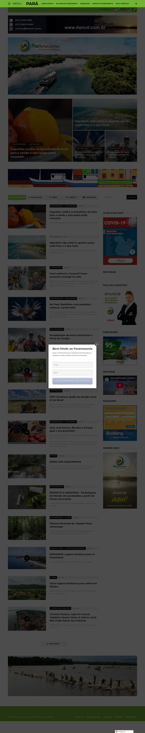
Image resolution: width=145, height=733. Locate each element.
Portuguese (121, 731)
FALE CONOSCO (122, 3)
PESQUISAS (85, 3)
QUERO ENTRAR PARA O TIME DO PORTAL (72, 381)
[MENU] (9, 3)
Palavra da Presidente (67, 3)
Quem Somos (47, 3)
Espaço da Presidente (103, 3)
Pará (32, 3)
